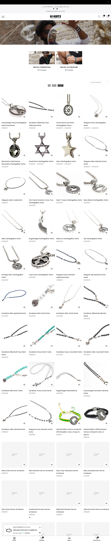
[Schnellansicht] (24, 117)
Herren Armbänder (69, 67)
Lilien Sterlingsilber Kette (11, 239)
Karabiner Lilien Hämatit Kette (13, 429)
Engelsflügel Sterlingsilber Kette (41, 239)
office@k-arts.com (63, 7)
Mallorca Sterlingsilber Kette (67, 239)
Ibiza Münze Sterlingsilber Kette (96, 200)
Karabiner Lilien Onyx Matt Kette (96, 352)
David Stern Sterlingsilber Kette (41, 161)
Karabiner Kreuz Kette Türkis (40, 352)
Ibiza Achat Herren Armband (13, 471)
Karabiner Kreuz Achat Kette (40, 391)
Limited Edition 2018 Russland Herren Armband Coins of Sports (95, 432)
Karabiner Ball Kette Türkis (12, 391)
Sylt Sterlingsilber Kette (93, 239)
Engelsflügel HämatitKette (66, 391)
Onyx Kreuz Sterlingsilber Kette (41, 275)
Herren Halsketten (42, 67)
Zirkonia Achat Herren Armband (96, 509)
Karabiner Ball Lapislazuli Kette (14, 313)
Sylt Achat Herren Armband (12, 509)
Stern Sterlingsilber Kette (66, 161)
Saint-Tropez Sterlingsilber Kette (69, 200)
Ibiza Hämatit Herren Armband (41, 471)
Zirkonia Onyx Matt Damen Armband (25, 530)
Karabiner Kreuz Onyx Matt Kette (69, 352)
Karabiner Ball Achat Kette (39, 313)
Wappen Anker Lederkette (12, 200)
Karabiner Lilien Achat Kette (67, 313)
